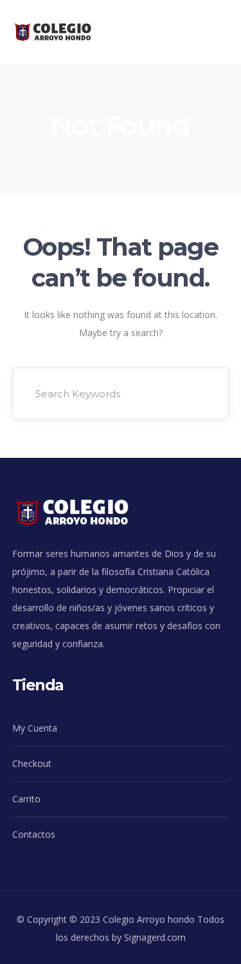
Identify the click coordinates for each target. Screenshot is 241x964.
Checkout (31, 763)
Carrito (26, 799)
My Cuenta (34, 728)
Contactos (33, 834)
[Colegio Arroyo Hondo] (62, 31)
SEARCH (202, 393)
